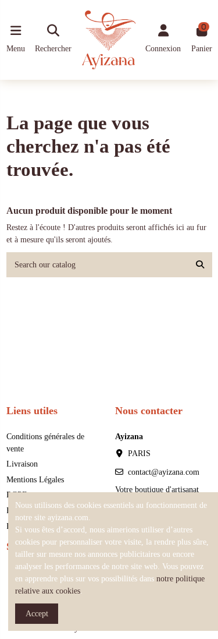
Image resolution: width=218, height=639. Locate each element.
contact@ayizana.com (163, 472)
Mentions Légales (35, 479)
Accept (37, 613)
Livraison (22, 464)
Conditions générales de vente (45, 442)
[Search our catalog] (200, 264)
